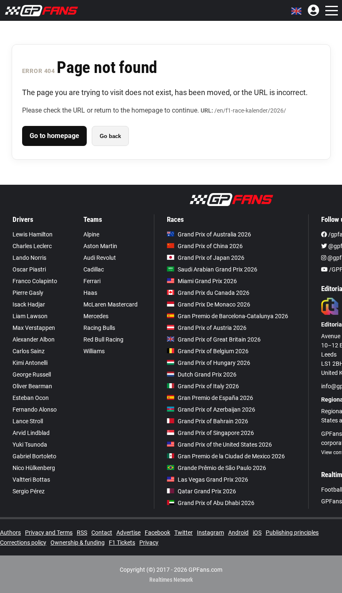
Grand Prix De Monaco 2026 (214, 304)
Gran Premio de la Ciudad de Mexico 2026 (231, 456)
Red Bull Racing (103, 339)
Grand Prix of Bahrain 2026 (213, 421)
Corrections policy (23, 542)
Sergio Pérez (29, 491)
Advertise (128, 532)
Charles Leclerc (32, 246)
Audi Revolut (99, 257)
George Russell (32, 374)
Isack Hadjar (29, 304)
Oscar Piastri (29, 269)
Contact (101, 532)
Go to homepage (54, 136)
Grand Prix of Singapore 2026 (216, 433)
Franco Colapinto (35, 281)
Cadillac (93, 269)
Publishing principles (292, 532)
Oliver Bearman (32, 386)
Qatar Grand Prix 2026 (207, 491)
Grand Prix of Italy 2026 (208, 386)
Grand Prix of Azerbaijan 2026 (216, 409)
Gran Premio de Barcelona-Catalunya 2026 (233, 316)
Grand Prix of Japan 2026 (211, 257)
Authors (10, 532)
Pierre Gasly (28, 292)
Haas (90, 292)
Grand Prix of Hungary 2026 (214, 362)
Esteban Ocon (31, 397)
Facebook (157, 532)
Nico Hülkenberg (34, 468)
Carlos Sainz (29, 351)
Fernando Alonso (35, 409)
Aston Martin (100, 246)
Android (238, 532)
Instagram (210, 532)
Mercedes (95, 316)
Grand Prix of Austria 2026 (212, 327)
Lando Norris (29, 257)
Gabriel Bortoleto (34, 456)
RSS (82, 532)
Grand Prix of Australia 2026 (214, 234)
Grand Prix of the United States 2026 (225, 444)
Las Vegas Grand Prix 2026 (213, 479)
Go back (110, 136)
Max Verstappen (34, 327)
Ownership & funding (77, 542)
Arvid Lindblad (31, 433)
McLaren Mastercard (110, 304)
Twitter (183, 532)
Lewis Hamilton (33, 234)
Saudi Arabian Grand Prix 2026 (217, 269)
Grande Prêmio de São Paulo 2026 (222, 468)
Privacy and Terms (49, 532)
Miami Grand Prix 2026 (207, 281)
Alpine (91, 234)
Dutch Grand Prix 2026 (207, 374)
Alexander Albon (34, 339)
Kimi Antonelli (30, 362)
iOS (257, 532)
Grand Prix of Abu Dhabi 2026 (216, 503)
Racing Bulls (99, 327)
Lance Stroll (28, 421)
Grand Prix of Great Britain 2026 (219, 339)
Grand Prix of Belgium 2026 (213, 351)
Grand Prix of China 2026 (210, 246)
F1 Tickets (122, 542)
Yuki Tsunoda (30, 444)
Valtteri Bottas (31, 479)
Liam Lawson (30, 316)
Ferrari (92, 281)
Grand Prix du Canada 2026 (213, 292)
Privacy (148, 542)
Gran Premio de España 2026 (215, 397)
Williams (94, 351)
